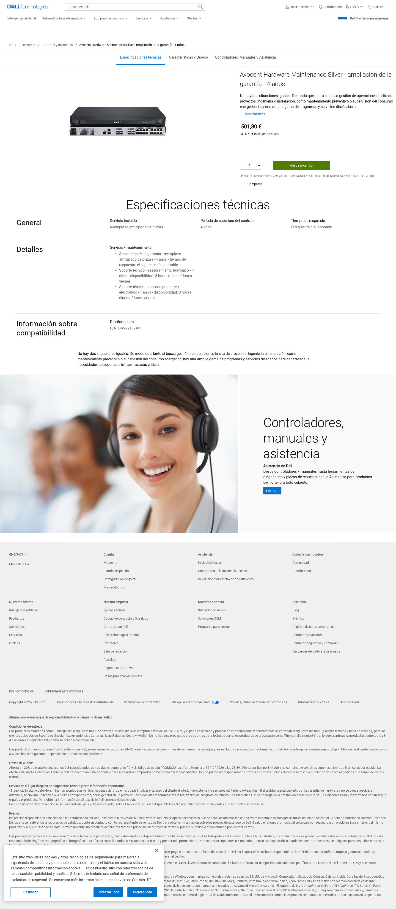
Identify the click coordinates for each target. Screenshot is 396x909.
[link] (330, 6)
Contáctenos (301, 571)
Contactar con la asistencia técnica (223, 571)
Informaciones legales (313, 702)
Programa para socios (214, 626)
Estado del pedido (116, 571)
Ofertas (14, 643)
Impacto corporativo (118, 668)
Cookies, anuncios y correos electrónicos (258, 702)
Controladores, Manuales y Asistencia (245, 57)
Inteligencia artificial (23, 610)
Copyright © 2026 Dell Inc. (27, 702)
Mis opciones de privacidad (190, 702)
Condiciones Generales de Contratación (85, 702)
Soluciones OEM (209, 618)
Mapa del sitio (19, 564)
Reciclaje (110, 659)
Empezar (272, 491)
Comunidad (300, 562)
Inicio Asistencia (209, 562)
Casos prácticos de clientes (123, 676)
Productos (16, 618)
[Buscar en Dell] (200, 6)
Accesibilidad (349, 702)
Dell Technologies (21, 691)
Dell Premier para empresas (369, 18)
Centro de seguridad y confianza (315, 643)
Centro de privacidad (307, 635)
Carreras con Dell (116, 626)
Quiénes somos (114, 610)
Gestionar (30, 892)
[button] (300, 6)
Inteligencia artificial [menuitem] (21, 18)
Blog (295, 610)
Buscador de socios (212, 610)
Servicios (15, 635)
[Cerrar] (157, 850)
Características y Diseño (188, 57)
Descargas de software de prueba (316, 651)
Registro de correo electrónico (313, 626)
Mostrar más (255, 114)
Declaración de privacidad (142, 702)
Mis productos (114, 587)
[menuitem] (64, 18)
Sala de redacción (116, 651)
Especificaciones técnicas (141, 57)
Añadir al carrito (301, 165)
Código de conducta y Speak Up (126, 618)
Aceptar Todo (142, 892)
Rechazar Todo (108, 892)
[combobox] (135, 7)
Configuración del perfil (120, 579)
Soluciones (17, 626)
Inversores (111, 643)
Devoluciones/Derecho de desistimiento (226, 579)
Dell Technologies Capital (121, 635)
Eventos (298, 618)
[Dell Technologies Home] (28, 6)
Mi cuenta (111, 562)
